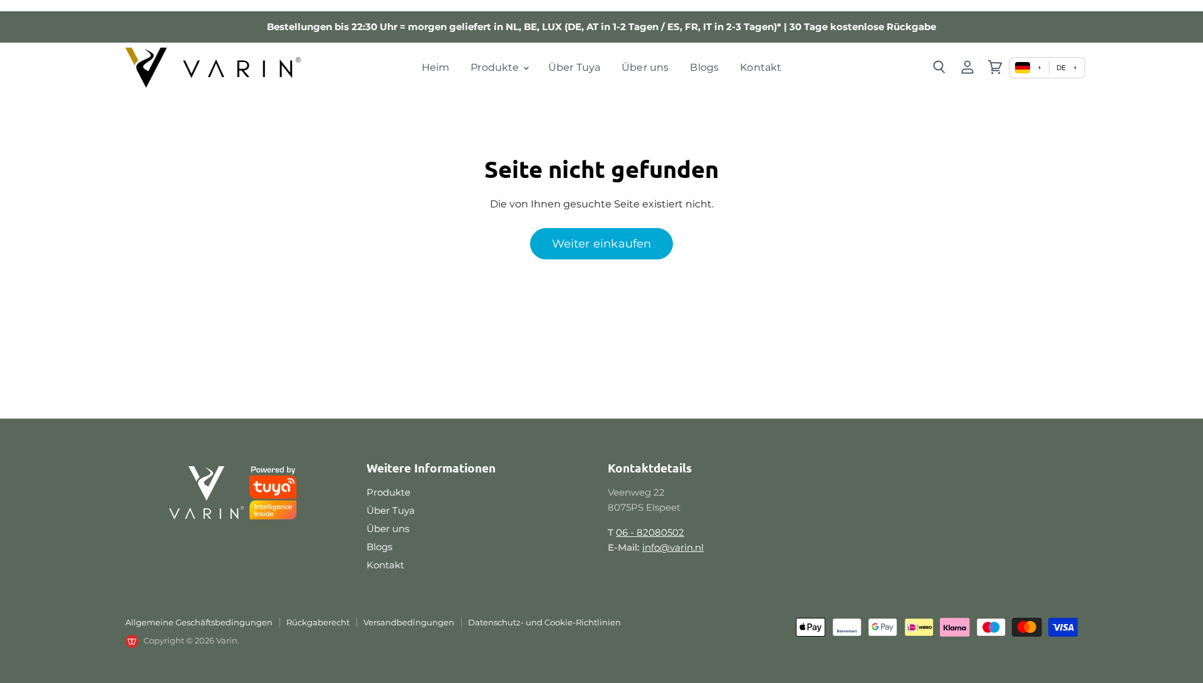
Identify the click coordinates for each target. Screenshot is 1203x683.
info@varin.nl (673, 547)
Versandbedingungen (408, 622)
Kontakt (760, 67)
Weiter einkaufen (602, 244)
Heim (436, 67)
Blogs (704, 67)
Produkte (496, 67)
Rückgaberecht (318, 622)
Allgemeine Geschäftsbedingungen (199, 622)
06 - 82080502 (650, 532)
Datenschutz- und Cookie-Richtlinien (544, 622)
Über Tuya (574, 67)
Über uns (645, 67)
